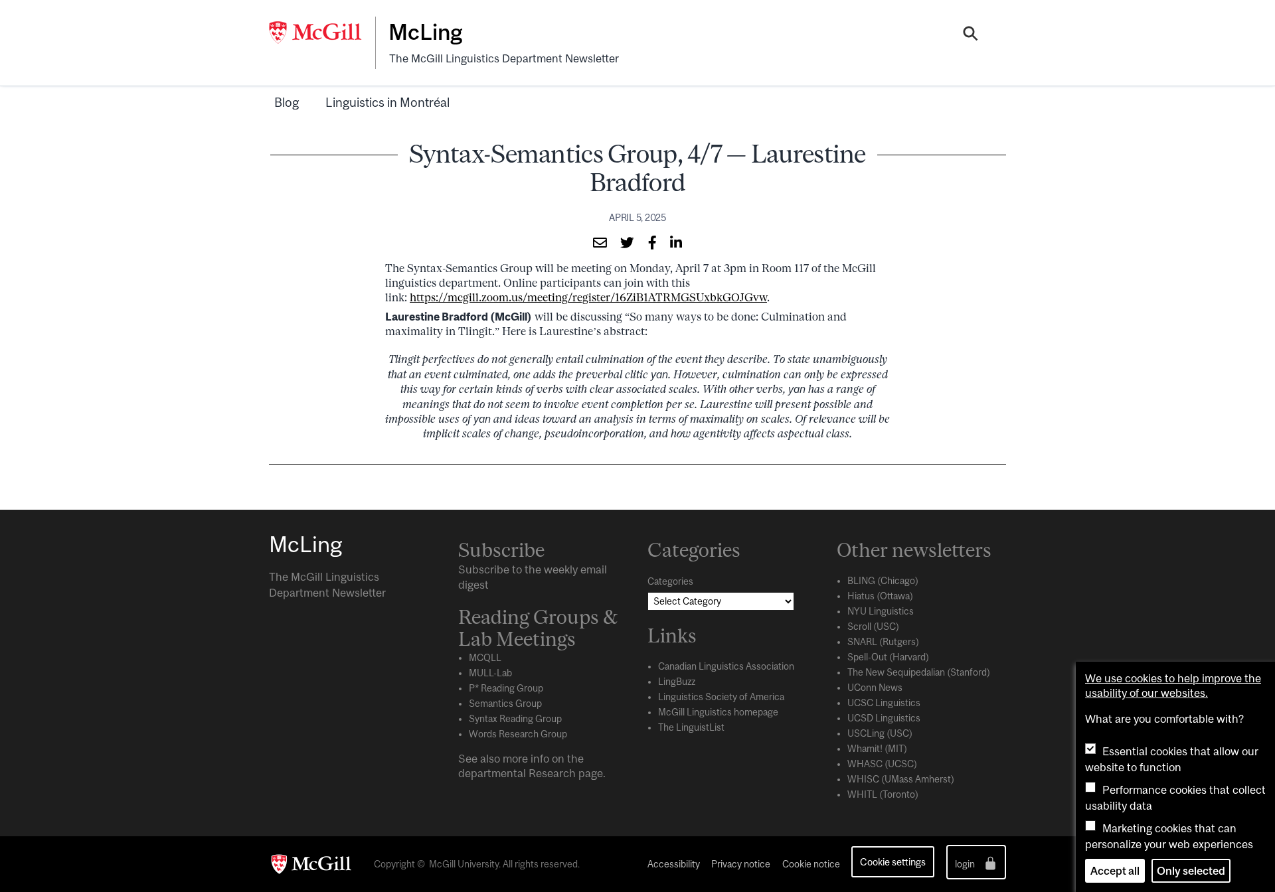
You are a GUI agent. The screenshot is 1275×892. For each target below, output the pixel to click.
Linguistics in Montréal (387, 102)
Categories (670, 581)
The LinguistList (691, 727)
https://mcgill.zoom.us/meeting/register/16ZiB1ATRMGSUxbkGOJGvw (588, 297)
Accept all (1115, 870)
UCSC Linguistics (883, 703)
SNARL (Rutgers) (883, 641)
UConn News (874, 687)
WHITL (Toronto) (882, 794)
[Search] (970, 35)
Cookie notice (811, 864)
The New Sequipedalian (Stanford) (918, 672)
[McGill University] (322, 32)
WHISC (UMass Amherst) (900, 779)
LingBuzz (676, 681)
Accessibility (673, 864)
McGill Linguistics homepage (718, 712)
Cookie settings (893, 861)
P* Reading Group (506, 688)
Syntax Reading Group (515, 718)
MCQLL (485, 657)
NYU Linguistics (880, 611)
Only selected (1191, 870)
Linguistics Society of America (721, 697)
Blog (286, 102)
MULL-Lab (490, 673)
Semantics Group (505, 703)
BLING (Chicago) (882, 580)
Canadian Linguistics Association (726, 666)
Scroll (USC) (873, 626)
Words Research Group (518, 734)
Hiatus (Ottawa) (880, 596)
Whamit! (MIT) (877, 748)
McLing (425, 31)
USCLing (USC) (879, 733)
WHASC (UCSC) (882, 764)
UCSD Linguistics (883, 718)
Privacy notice (740, 864)
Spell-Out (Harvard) (888, 657)
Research (552, 773)
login (966, 864)
